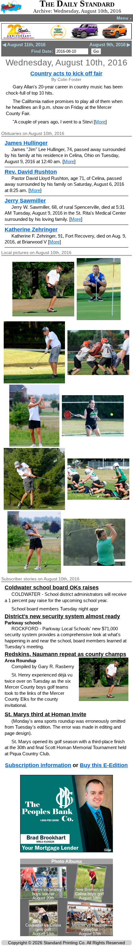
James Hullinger (26, 143)
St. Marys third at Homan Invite (45, 714)
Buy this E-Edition (104, 765)
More (100, 121)
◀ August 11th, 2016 (23, 44)
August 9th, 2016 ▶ (110, 44)
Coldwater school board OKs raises (52, 587)
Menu (124, 18)
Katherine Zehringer (31, 229)
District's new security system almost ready (62, 616)
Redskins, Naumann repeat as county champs (65, 654)
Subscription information (38, 765)
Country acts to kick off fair (66, 73)
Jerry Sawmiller (25, 201)
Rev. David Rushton (31, 172)
